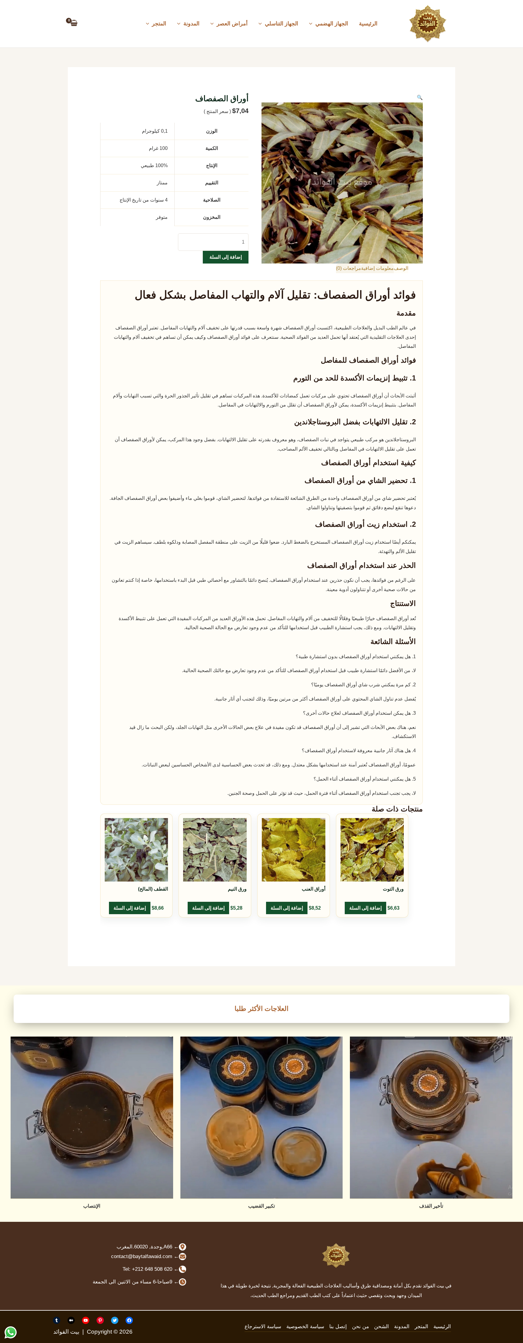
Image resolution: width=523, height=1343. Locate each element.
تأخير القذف (431, 1206)
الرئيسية (368, 24)
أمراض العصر (232, 24)
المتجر (159, 24)
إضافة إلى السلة (225, 257)
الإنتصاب (91, 1206)
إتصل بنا (338, 1326)
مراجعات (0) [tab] (348, 268)
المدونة (191, 24)
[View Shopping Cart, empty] (74, 24)
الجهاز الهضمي (331, 24)
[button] (312, 23)
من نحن (360, 1326)
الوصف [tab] (401, 268)
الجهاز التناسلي (281, 24)
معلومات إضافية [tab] (377, 268)
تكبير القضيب (261, 1206)
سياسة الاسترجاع (263, 1326)
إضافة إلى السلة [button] (365, 908)
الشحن (381, 1326)
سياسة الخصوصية (305, 1326)
